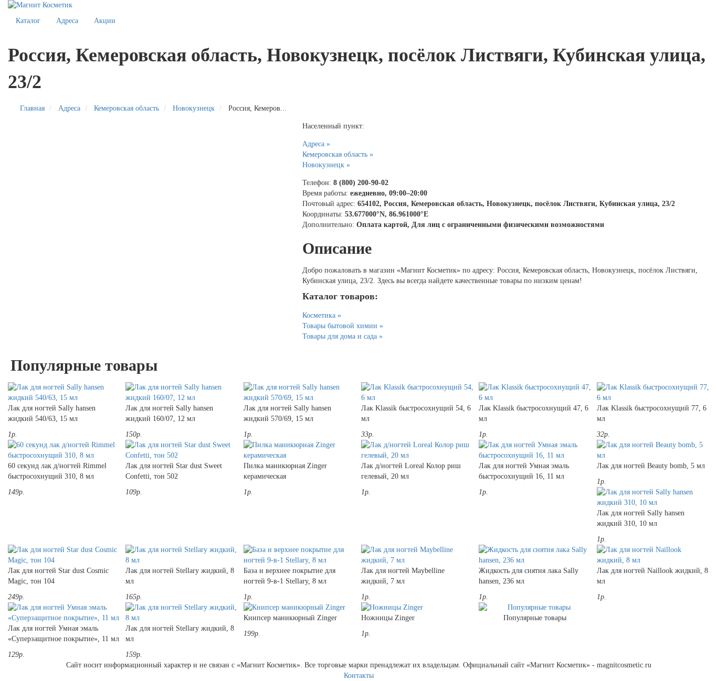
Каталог (28, 21)
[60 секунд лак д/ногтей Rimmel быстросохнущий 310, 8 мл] (64, 450)
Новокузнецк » (326, 165)
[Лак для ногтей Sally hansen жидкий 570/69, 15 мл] (300, 392)
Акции (104, 21)
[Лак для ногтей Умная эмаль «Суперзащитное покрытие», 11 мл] (64, 612)
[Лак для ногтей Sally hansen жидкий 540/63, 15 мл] (64, 392)
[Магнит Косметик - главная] (358, 5)
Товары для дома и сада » (342, 336)
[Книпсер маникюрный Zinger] (300, 607)
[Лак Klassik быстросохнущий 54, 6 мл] (417, 392)
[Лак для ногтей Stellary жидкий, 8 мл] (181, 555)
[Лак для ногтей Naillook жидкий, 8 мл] (653, 555)
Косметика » (321, 315)
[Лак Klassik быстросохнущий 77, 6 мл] (653, 392)
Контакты (359, 675)
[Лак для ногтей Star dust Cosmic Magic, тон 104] (64, 555)
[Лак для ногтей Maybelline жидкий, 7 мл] (417, 555)
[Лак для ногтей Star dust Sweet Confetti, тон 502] (181, 450)
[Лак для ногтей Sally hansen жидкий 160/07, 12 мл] (181, 392)
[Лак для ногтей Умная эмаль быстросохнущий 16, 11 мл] (535, 450)
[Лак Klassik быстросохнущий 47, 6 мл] (535, 392)
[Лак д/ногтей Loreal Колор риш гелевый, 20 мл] (417, 450)
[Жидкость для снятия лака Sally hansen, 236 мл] (535, 555)
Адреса (67, 21)
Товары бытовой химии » (342, 326)
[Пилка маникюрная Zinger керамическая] (300, 450)
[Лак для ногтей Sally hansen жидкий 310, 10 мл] (653, 497)
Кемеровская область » (337, 154)
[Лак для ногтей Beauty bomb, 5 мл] (653, 450)
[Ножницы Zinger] (417, 607)
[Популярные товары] (535, 607)
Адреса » (316, 144)
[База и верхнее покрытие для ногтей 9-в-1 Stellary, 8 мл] (300, 555)
